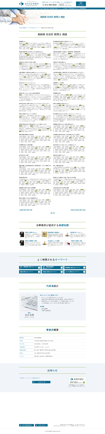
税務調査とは (22, 41)
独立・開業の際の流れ (58, 165)
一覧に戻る (52, 213)
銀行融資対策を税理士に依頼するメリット (63, 41)
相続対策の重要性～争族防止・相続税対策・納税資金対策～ (67, 51)
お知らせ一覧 (41, 382)
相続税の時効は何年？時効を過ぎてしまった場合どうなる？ (33, 124)
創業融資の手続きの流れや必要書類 (27, 187)
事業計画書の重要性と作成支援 (26, 134)
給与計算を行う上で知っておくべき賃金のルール (64, 144)
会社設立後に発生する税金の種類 (61, 187)
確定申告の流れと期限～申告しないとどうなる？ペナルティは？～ (34, 103)
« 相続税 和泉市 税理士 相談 (25, 210)
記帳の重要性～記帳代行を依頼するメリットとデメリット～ (33, 72)
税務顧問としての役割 (58, 82)
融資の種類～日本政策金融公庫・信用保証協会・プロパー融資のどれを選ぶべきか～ (35, 166)
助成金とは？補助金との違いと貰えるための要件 (64, 177)
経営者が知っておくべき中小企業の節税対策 (29, 93)
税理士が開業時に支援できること (61, 103)
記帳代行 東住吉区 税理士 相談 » (78, 210)
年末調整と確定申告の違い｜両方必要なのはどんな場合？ (66, 134)
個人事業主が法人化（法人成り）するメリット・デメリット (67, 113)
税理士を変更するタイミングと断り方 (28, 113)
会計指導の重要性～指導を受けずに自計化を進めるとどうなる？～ (68, 72)
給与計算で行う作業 (23, 155)
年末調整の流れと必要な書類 (26, 144)
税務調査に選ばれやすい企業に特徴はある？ (63, 124)
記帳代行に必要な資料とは (59, 62)
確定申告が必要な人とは (59, 155)
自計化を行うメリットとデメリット (27, 82)
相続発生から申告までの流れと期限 (27, 62)
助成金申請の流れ (23, 177)
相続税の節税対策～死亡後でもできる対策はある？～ (31, 51)
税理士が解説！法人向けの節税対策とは (28, 198)
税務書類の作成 (57, 93)
